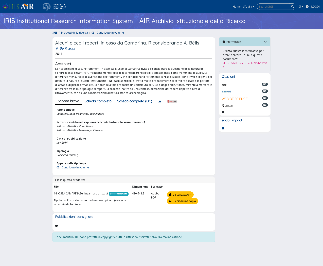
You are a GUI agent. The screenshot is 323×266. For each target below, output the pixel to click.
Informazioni (233, 41)
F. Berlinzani (65, 48)
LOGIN (315, 6)
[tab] (159, 101)
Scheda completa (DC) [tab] (134, 101)
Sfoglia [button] (247, 6)
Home (237, 6)
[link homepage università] (54, 6)
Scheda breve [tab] (68, 101)
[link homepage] (19, 6)
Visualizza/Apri (181, 194)
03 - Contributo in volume (108, 32)
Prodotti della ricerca (74, 32)
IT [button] (300, 6)
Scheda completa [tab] (98, 101)
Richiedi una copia (183, 201)
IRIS (54, 32)
